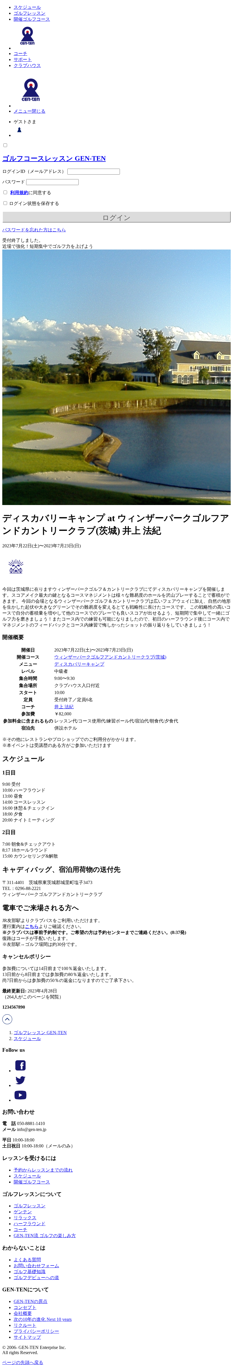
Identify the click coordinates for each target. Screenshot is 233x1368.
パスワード (13, 181)
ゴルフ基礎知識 (29, 1271)
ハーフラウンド (29, 1223)
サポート (23, 59)
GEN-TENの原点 (30, 1301)
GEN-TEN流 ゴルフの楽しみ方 (45, 1235)
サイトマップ (27, 1337)
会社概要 (23, 1313)
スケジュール (27, 7)
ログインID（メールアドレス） (34, 171)
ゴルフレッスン (29, 13)
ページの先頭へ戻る (22, 1362)
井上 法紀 (64, 706)
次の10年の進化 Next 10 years (43, 1319)
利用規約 (19, 192)
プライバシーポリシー (36, 1331)
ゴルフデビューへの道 (36, 1277)
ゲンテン (23, 1211)
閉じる (38, 111)
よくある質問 (27, 1259)
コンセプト (25, 1307)
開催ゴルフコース (32, 19)
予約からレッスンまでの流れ (43, 1170)
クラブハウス (27, 65)
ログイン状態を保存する (33, 203)
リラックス (25, 1217)
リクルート (25, 1325)
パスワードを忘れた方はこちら (34, 229)
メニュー (23, 111)
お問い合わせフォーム (36, 1265)
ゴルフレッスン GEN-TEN (40, 1032)
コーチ (20, 53)
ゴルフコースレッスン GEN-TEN (54, 158)
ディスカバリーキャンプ (79, 664)
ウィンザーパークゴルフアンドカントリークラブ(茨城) (110, 657)
